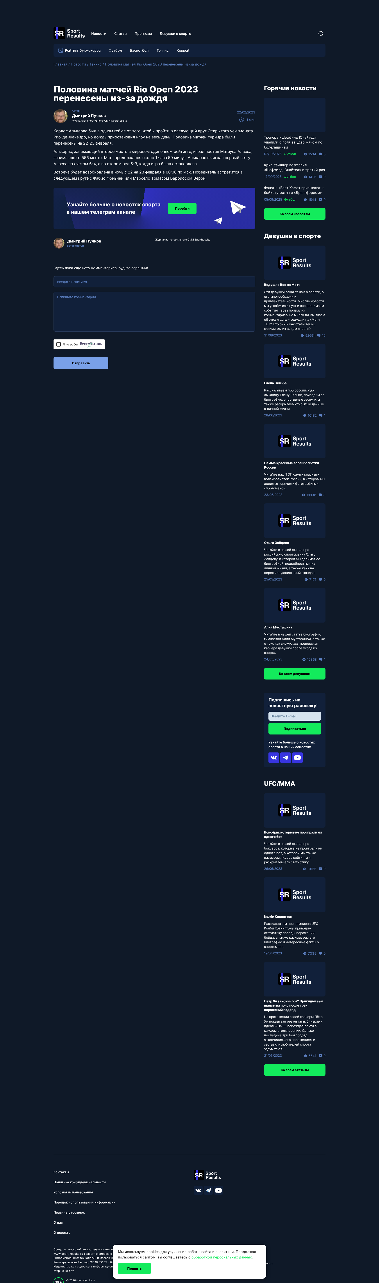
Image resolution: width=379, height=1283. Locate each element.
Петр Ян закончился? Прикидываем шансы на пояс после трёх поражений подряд (293, 1005)
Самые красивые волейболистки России (291, 465)
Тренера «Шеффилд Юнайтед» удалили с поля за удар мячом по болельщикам (293, 142)
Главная (60, 64)
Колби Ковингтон (278, 917)
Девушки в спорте (175, 33)
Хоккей (183, 50)
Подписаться (295, 729)
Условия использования (73, 1192)
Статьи (120, 33)
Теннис (163, 50)
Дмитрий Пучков (89, 115)
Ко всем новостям (295, 214)
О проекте (62, 1232)
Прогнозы (143, 33)
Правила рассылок (69, 1212)
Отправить (81, 363)
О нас (58, 1222)
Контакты (61, 1172)
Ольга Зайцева (276, 543)
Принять (134, 1268)
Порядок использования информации (84, 1202)
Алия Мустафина (278, 627)
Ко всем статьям (295, 1070)
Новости (98, 33)
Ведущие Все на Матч (282, 285)
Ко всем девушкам (295, 674)
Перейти (182, 208)
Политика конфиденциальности (80, 1182)
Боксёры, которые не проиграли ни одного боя (293, 834)
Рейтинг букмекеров (83, 50)
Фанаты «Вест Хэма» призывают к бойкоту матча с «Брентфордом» (294, 190)
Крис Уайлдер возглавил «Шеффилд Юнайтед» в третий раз (294, 167)
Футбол (115, 50)
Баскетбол (139, 50)
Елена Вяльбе (275, 383)
